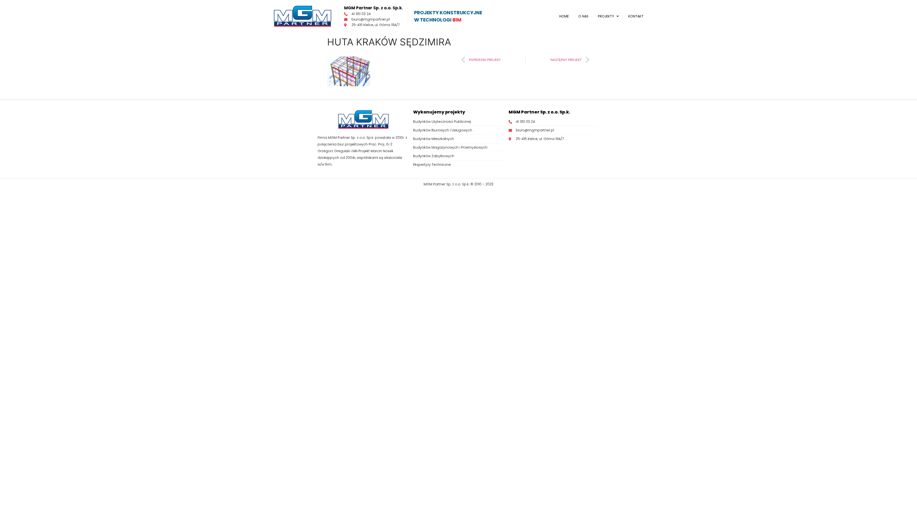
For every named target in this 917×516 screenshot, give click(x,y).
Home (564, 16)
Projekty (606, 16)
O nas (583, 16)
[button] (608, 16)
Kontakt (636, 16)
